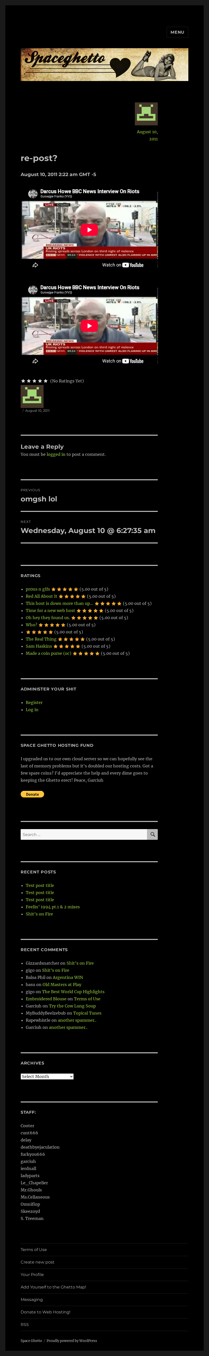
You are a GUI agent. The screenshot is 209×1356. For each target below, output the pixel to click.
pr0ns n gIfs (38, 589)
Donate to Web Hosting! (45, 1312)
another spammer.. (77, 1020)
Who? (31, 624)
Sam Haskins (39, 646)
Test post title (40, 885)
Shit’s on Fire (39, 913)
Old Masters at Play (62, 984)
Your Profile (32, 1274)
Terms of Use (87, 998)
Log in (32, 709)
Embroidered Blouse (46, 998)
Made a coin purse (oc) (48, 653)
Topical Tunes (87, 1013)
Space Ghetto (31, 1341)
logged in (56, 454)
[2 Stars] (28, 380)
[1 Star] (23, 380)
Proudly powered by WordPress (72, 1341)
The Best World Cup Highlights (73, 991)
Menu (178, 32)
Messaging (32, 1299)
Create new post (38, 1262)
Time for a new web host (50, 610)
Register (34, 702)
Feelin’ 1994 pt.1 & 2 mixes (53, 906)
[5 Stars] (45, 380)
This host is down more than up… (59, 603)
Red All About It (41, 596)
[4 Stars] (40, 380)
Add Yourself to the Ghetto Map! (53, 1287)
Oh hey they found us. (48, 617)
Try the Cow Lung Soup (72, 1005)
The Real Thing (41, 639)
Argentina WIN (68, 977)
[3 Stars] (34, 380)
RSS (25, 1324)
